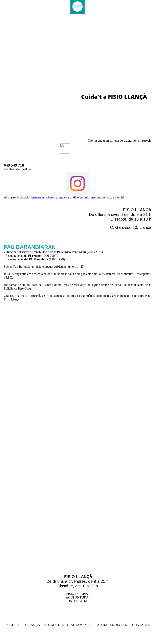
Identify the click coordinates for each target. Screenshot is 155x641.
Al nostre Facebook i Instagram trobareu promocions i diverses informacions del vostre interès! (64, 197)
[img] (77, 7)
